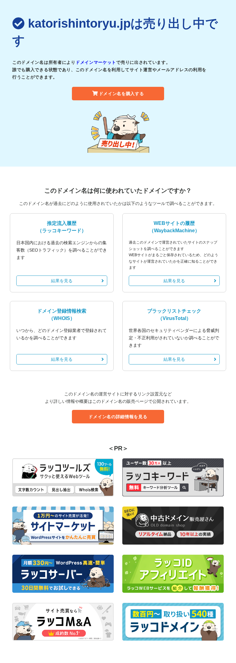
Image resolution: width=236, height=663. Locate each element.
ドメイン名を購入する (121, 93)
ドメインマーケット (96, 62)
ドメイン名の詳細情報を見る (117, 416)
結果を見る (62, 280)
